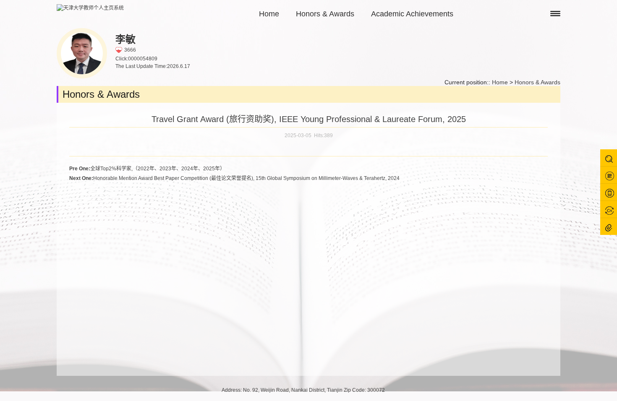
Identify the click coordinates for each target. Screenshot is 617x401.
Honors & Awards (325, 14)
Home (269, 14)
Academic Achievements (412, 14)
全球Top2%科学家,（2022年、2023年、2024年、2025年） (147, 169)
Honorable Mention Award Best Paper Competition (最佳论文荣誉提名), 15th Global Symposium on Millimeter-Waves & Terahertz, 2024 (234, 178)
